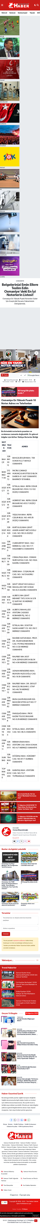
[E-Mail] (14, 841)
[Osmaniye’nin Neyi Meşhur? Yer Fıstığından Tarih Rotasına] (10, 857)
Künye (5, 1124)
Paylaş (6, 375)
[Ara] (38, 5)
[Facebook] (17, 841)
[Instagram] (25, 841)
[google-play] (24, 1195)
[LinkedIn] (21, 1120)
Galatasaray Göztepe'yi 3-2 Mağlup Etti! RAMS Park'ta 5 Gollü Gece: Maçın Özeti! (21, 1222)
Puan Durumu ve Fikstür (30, 1178)
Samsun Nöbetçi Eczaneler (7, 1172)
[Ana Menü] (2, 5)
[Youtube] (28, 841)
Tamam (35, 1216)
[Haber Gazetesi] (18, 5)
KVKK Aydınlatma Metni (26, 1126)
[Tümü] (37, 960)
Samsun (12, 13)
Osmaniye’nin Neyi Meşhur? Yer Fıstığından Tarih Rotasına (10, 865)
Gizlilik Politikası (18, 1124)
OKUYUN (28, 1216)
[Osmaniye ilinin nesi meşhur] (29, 897)
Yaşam (32, 13)
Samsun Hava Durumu (30, 1171)
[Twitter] (21, 841)
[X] (14, 1120)
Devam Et (15, 838)
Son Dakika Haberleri (29, 1185)
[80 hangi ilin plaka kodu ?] (29, 875)
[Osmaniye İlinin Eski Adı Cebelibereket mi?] (29, 857)
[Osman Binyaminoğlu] (6, 831)
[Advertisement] (20, 328)
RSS (5, 1202)
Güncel (4, 13)
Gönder (6, 934)
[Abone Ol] (33, 375)
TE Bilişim (25, 1209)
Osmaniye (20, 281)
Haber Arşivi (7, 1190)
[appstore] (14, 1195)
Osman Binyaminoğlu (12, 380)
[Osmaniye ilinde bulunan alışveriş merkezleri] (10, 897)
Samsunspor (22, 13)
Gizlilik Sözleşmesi (30, 1124)
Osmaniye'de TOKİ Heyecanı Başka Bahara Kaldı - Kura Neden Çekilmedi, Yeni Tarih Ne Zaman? (10, 885)
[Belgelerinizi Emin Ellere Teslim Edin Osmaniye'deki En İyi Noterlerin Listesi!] (20, 361)
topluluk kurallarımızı (19, 940)
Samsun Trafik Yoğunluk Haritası (9, 1179)
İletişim (10, 1124)
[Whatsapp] (28, 1120)
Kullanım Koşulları (12, 1126)
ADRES (25, 447)
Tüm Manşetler (8, 1185)
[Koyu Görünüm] (35, 5)
